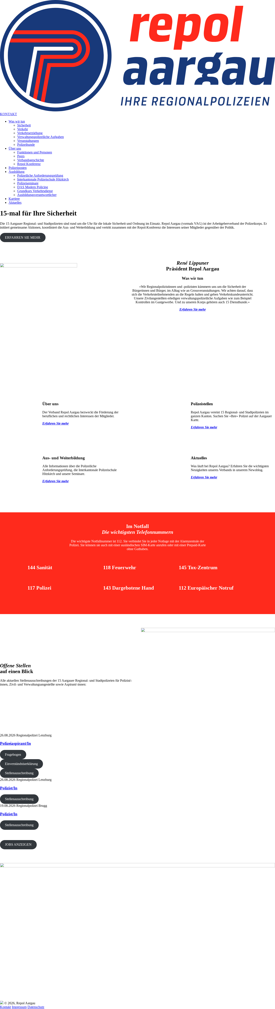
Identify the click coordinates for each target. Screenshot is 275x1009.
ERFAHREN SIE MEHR (22, 237)
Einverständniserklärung (21, 764)
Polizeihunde (26, 144)
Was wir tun (17, 121)
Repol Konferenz (29, 164)
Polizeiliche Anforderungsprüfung (40, 175)
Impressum (19, 1007)
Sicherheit (24, 125)
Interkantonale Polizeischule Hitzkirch (43, 179)
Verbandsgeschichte (30, 160)
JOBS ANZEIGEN (18, 844)
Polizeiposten (18, 168)
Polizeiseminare (27, 183)
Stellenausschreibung (19, 773)
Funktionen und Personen (34, 152)
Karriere (14, 198)
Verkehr (22, 129)
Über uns (15, 148)
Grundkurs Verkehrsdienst (35, 191)
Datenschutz (36, 1007)
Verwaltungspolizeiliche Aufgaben (40, 137)
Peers (20, 156)
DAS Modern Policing (32, 187)
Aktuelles (15, 202)
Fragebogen (13, 754)
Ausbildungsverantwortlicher (37, 195)
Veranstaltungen (28, 141)
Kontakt (5, 1007)
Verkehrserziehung (30, 133)
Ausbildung (16, 171)
